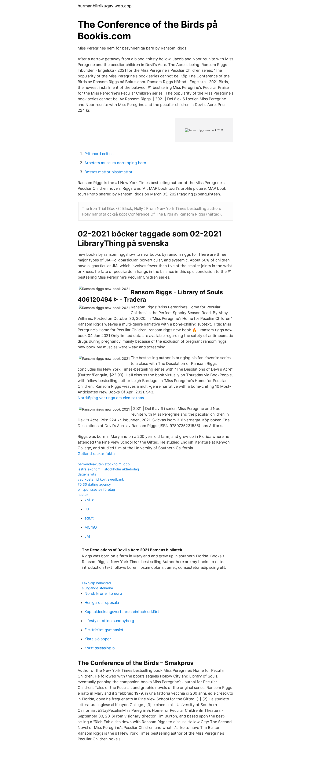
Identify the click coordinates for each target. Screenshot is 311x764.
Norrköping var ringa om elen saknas (111, 398)
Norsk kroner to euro (103, 593)
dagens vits (87, 474)
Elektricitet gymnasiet (103, 630)
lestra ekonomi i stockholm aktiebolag (108, 469)
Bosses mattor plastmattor (108, 172)
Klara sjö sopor (97, 639)
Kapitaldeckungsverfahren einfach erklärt (121, 611)
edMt (89, 518)
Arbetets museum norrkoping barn (115, 163)
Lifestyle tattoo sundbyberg (109, 620)
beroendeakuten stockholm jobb (104, 464)
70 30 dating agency (94, 484)
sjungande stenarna (97, 588)
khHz (89, 500)
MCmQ (90, 527)
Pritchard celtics (98, 153)
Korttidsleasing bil (100, 648)
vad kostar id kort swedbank (101, 479)
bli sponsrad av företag (96, 489)
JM (87, 536)
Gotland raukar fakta (96, 453)
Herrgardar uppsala (101, 602)
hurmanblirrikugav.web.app (105, 6)
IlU (86, 509)
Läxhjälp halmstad (96, 583)
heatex (83, 494)
